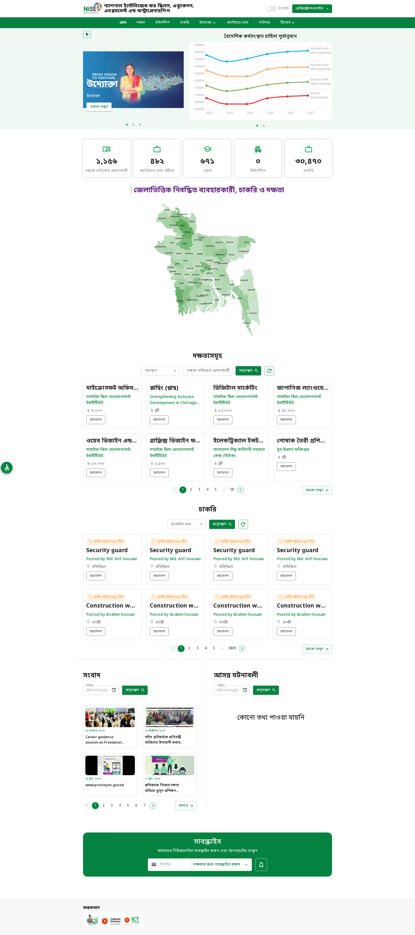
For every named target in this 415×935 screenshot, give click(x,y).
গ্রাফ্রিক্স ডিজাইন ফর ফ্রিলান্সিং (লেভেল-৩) (176, 441)
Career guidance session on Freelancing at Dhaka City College (104, 740)
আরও (183, 805)
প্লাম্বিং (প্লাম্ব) (164, 388)
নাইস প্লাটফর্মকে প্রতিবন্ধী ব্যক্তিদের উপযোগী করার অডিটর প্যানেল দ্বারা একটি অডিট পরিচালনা (164, 740)
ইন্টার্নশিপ (163, 22)
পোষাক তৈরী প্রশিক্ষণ (303, 441)
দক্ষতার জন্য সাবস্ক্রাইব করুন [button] (216, 864)
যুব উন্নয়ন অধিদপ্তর (293, 449)
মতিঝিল (99, 566)
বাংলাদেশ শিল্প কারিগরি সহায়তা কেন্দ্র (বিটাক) (239, 453)
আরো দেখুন (314, 490)
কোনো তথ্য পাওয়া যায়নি (271, 718)
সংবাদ (92, 675)
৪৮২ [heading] (157, 161)
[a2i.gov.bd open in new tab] (113, 926)
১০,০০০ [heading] (224, 410)
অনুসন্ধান (246, 370)
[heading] (260, 78)
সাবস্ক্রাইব (207, 842)
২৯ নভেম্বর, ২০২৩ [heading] (95, 731)
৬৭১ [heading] (207, 161)
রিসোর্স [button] (285, 22)
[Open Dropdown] (175, 371)
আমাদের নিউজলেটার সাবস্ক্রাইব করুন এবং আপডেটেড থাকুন (207, 850)
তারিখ (90, 686)
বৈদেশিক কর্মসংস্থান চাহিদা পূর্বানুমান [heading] (260, 37)
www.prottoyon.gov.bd (104, 785)
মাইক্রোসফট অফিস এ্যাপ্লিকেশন (112, 388)
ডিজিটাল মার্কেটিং (235, 388)
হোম (123, 22)
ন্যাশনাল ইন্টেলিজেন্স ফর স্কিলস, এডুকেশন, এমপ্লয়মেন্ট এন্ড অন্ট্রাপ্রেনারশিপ (149, 9)
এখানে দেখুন (99, 106)
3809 (232, 648)
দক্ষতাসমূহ (207, 356)
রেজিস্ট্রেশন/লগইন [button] (309, 8)
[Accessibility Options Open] (7, 467)
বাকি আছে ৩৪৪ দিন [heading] (108, 597)
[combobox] (160, 370)
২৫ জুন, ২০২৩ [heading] (93, 779)
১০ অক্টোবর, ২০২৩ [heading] (155, 731)
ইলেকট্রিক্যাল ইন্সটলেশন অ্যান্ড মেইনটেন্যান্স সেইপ (239, 441)
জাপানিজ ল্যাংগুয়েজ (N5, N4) (303, 388)
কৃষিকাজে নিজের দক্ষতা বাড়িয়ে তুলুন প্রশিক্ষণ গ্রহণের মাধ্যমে (162, 788)
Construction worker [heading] (112, 606)
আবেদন (96, 419)
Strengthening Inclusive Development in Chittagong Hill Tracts (175, 400)
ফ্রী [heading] (157, 410)
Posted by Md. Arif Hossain (111, 559)
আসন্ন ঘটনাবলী (236, 675)
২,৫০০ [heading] (160, 463)
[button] (87, 34)
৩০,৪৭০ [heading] (308, 161)
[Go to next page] (240, 489)
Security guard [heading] (107, 551)
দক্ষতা (141, 22)
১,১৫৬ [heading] (106, 161)
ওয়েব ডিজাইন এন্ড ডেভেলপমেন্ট (112, 441)
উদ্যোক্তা (102, 84)
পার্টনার (264, 22)
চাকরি (184, 22)
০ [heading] (258, 161)
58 (232, 489)
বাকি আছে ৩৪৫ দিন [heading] (108, 541)
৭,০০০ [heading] (96, 410)
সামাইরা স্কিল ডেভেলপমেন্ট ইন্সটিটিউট (108, 400)
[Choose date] (114, 690)
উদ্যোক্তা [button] (206, 22)
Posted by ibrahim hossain (110, 614)
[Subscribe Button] (261, 864)
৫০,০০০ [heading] (288, 410)
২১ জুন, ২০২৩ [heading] (152, 779)
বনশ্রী (96, 622)
